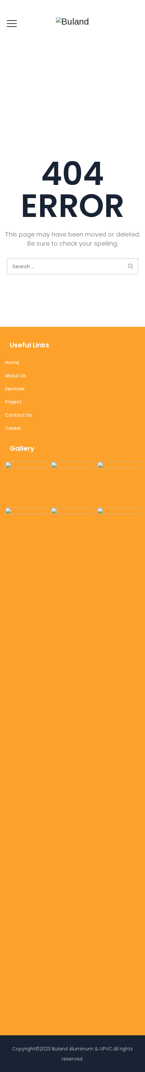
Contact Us (18, 415)
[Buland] (72, 21)
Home (12, 362)
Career (13, 428)
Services (15, 388)
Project (13, 402)
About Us (15, 375)
